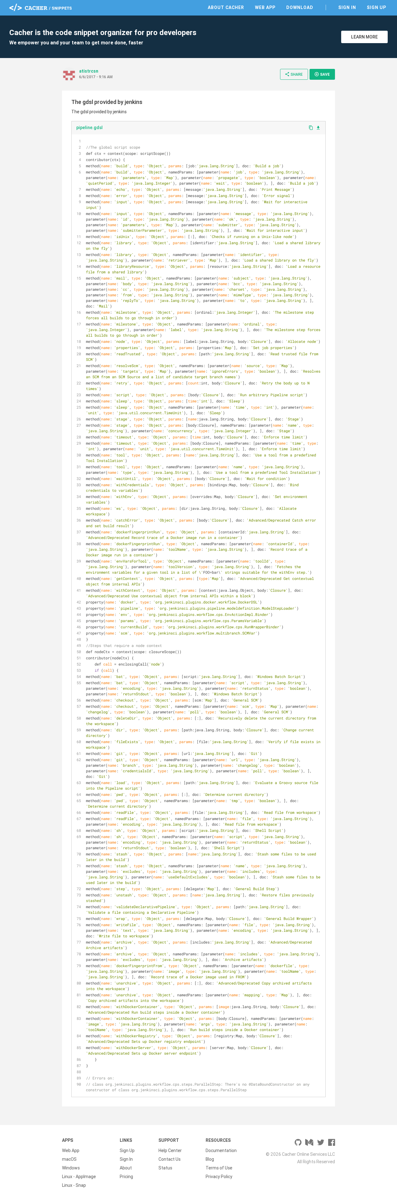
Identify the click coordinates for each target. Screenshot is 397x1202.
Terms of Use (219, 1168)
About (126, 1168)
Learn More (364, 37)
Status (165, 1168)
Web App (265, 7)
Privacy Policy (219, 1176)
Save (322, 74)
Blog (210, 1159)
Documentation (221, 1150)
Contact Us (169, 1159)
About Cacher (226, 7)
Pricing (126, 1176)
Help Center (170, 1150)
